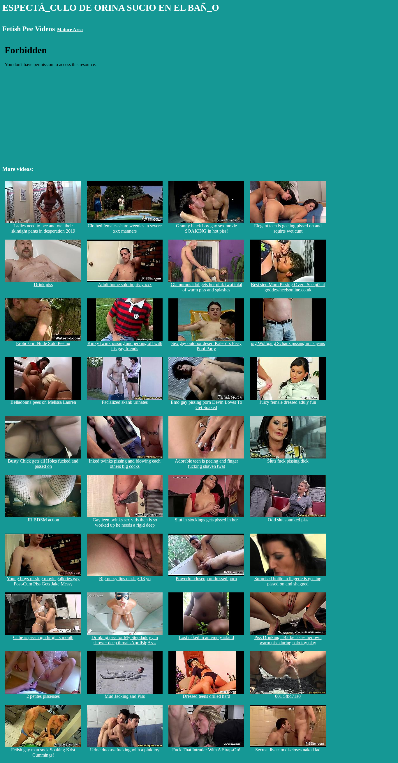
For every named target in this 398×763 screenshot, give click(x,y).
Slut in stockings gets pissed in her (206, 519)
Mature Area (70, 29)
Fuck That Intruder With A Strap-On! (206, 749)
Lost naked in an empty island (206, 637)
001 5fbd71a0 (288, 696)
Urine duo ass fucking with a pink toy (124, 749)
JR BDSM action (43, 519)
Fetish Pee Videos (28, 29)
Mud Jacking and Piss (125, 696)
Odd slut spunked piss (288, 519)
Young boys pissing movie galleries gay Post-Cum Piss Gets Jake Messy (43, 581)
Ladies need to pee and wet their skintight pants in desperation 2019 (43, 228)
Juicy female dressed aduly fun (288, 402)
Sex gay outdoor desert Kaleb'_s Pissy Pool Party (206, 346)
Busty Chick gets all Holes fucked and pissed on (43, 463)
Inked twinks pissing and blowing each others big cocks (125, 463)
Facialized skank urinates (125, 402)
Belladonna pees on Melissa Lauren (43, 402)
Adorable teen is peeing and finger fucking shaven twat (206, 463)
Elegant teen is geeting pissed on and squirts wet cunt (288, 228)
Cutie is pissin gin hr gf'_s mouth (43, 637)
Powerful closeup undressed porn (206, 578)
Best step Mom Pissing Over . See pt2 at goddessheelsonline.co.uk (288, 287)
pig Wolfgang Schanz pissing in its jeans (288, 343)
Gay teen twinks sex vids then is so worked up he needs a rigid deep (125, 522)
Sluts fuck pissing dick (288, 460)
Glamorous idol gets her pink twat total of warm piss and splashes (206, 287)
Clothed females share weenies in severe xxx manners (125, 228)
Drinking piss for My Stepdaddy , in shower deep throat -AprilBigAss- (124, 640)
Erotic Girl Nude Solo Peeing (43, 343)
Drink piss (43, 284)
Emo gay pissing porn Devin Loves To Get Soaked (206, 405)
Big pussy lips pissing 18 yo (125, 578)
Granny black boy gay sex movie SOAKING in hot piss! (206, 228)
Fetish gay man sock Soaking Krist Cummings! (43, 752)
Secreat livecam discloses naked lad (287, 749)
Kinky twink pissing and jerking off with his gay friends (124, 346)
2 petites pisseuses (43, 696)
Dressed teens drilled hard (206, 696)
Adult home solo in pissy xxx (125, 284)
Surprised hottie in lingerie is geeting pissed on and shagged (287, 581)
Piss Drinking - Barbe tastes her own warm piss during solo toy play (288, 640)
